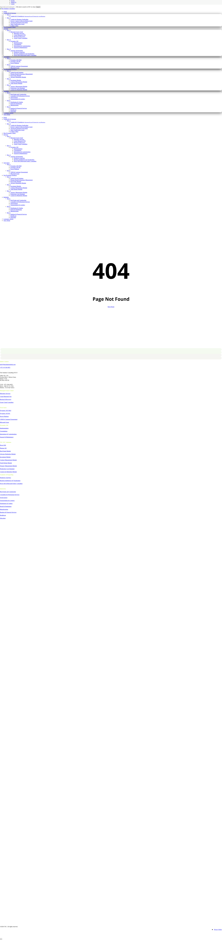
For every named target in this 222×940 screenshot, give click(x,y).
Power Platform (14, 169)
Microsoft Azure (14, 173)
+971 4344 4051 (8, 384)
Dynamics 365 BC (15, 167)
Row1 (8, 198)
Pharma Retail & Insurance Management (21, 180)
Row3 (8, 212)
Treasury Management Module (18, 192)
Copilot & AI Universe (9, 119)
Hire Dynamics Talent (9, 133)
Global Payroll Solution (16, 178)
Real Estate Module (15, 181)
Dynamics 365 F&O (16, 166)
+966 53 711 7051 (9, 386)
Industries (6, 197)
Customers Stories (8, 219)
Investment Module (15, 186)
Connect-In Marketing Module (18, 195)
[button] (8, 364)
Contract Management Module (18, 188)
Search (38, 7)
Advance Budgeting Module (18, 183)
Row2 (8, 170)
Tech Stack (6, 163)
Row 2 (9, 124)
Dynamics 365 (14, 147)
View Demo (6, 220)
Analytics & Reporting (16, 156)
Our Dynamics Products (10, 175)
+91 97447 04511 (9, 387)
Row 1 (9, 120)
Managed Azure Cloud (16, 138)
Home (5, 117)
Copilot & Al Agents (27, 122)
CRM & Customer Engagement (19, 172)
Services (5, 134)
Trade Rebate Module (16, 189)
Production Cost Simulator (17, 194)
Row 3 (9, 155)
